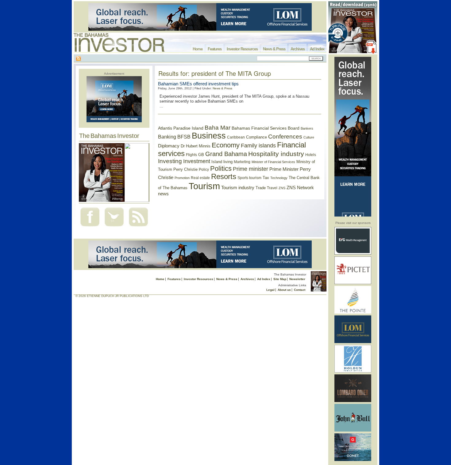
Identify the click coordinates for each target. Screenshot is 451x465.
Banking (167, 136)
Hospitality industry (276, 153)
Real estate (200, 178)
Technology (278, 178)
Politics (221, 168)
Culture (308, 137)
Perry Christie (185, 169)
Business (209, 135)
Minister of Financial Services (273, 162)
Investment (196, 161)
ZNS (282, 188)
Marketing (242, 162)
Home (197, 49)
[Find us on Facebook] (90, 227)
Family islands (258, 146)
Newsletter (297, 279)
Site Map (279, 279)
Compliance (256, 137)
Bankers (307, 128)
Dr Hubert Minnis (195, 146)
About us (284, 289)
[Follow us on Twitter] (114, 227)
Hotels (310, 155)
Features (215, 49)
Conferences (285, 136)
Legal (270, 289)
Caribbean (236, 137)
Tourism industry (237, 187)
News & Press (274, 49)
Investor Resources (242, 49)
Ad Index (317, 49)
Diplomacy (168, 145)
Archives (298, 49)
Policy (204, 169)
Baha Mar (217, 127)
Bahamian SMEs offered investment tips (198, 83)
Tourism (204, 186)
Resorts (223, 177)
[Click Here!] (352, 253)
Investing (170, 161)
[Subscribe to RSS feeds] (138, 227)
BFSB (184, 136)
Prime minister (250, 169)
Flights (191, 155)
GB (201, 154)
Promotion (182, 178)
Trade (261, 188)
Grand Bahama (226, 153)
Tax (266, 177)
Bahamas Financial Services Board (265, 128)
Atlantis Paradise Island (180, 128)
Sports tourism (249, 178)
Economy (226, 145)
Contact (299, 289)
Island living (222, 161)
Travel (272, 188)
